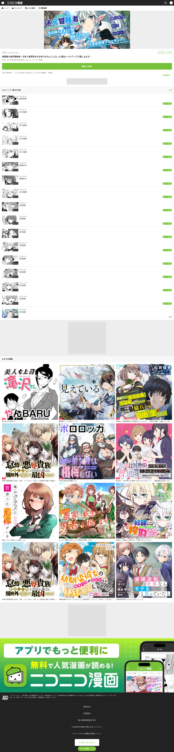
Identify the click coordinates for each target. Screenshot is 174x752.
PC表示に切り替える (87, 742)
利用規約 (87, 713)
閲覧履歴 (44, 8)
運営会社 (87, 706)
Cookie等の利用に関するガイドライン (87, 727)
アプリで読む (84, 749)
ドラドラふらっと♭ (13, 52)
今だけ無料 (31, 8)
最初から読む (87, 66)
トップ (6, 8)
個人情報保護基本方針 (87, 720)
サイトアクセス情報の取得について (87, 733)
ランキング (18, 8)
